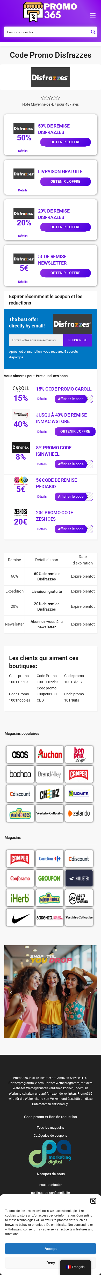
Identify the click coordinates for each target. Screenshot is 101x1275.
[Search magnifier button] (93, 30)
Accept (51, 1248)
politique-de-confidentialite (50, 1193)
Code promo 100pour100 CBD (47, 694)
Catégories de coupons (50, 1135)
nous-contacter (50, 1185)
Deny (50, 1263)
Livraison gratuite (60, 171)
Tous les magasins (50, 1127)
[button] (93, 1200)
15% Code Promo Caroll (64, 389)
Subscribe (77, 340)
